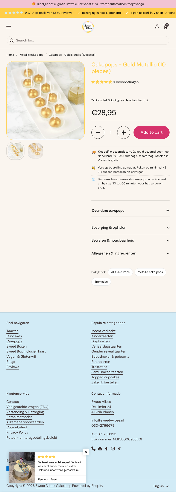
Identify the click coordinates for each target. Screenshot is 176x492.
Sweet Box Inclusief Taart (26, 351)
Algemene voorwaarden (25, 422)
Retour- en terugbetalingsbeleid (31, 437)
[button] (97, 132)
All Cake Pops (120, 272)
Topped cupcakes (105, 377)
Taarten (12, 331)
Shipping (113, 100)
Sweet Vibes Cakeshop (53, 485)
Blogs (10, 361)
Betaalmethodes (19, 417)
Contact (12, 401)
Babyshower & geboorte (110, 356)
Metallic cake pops (31, 55)
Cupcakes (14, 336)
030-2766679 (102, 425)
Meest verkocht (103, 331)
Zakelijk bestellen (104, 382)
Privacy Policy (17, 432)
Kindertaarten (102, 336)
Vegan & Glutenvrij (21, 356)
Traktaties (101, 282)
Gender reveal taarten (108, 351)
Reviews (12, 367)
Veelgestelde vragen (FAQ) (27, 407)
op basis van (48, 13)
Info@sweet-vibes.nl (107, 420)
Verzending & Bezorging (25, 412)
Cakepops (14, 341)
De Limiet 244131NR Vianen (102, 409)
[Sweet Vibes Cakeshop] (88, 27)
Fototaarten (100, 361)
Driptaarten (100, 341)
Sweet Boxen (16, 346)
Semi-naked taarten (107, 372)
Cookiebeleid (16, 427)
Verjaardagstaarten (106, 346)
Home (10, 55)
